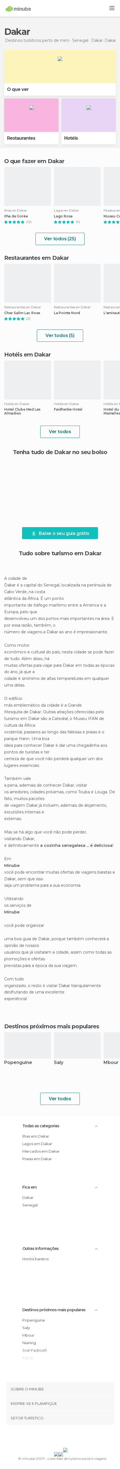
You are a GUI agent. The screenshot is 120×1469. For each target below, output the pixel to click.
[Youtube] (73, 1437)
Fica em (29, 1187)
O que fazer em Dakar (34, 161)
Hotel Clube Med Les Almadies (22, 411)
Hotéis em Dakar (27, 354)
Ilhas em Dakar (35, 1136)
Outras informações (40, 1248)
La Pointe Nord (67, 313)
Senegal (30, 1205)
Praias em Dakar (37, 1159)
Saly (58, 1062)
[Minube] (18, 9)
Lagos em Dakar (37, 1143)
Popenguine (18, 1062)
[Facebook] (51, 1437)
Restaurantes (21, 138)
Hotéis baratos (35, 1259)
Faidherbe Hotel (68, 409)
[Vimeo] (66, 1437)
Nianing (29, 1342)
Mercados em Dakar (41, 1151)
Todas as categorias (40, 1125)
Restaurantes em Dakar (36, 257)
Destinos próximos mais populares (51, 1026)
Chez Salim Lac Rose (22, 313)
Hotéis (71, 138)
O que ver (17, 89)
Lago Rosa (63, 216)
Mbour (28, 1335)
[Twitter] (58, 1437)
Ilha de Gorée (16, 216)
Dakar (27, 1197)
